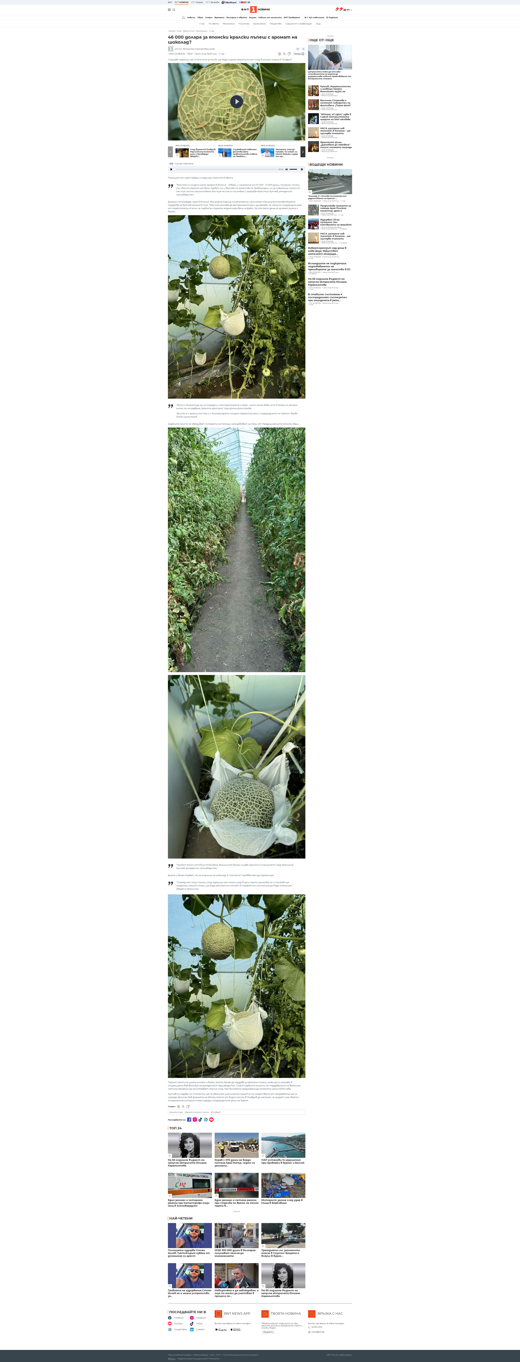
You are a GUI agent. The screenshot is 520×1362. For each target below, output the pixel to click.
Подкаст (333, 17)
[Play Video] (236, 101)
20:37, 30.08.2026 (327, 213)
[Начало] (183, 17)
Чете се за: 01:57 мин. (329, 215)
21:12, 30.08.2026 (315, 303)
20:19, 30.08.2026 (315, 257)
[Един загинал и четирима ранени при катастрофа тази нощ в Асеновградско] (190, 1185)
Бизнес (252, 17)
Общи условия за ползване (179, 1355)
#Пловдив (215, 1112)
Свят (200, 17)
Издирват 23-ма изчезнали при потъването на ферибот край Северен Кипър (336, 222)
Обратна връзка (200, 1355)
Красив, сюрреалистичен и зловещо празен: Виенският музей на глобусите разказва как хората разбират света (335, 89)
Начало (172, 31)
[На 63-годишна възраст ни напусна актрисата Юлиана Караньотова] (190, 1145)
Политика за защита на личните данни (240, 1355)
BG (348, 10)
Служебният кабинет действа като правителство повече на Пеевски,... (245, 153)
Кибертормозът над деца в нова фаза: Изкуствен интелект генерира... (327, 251)
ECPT (218, 1355)
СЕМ (212, 1355)
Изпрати (268, 1332)
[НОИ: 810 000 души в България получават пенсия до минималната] (237, 1235)
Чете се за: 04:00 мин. (331, 257)
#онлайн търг (176, 1112)
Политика (244, 24)
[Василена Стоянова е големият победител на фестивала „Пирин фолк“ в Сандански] (313, 104)
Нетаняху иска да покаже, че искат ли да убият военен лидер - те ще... (288, 153)
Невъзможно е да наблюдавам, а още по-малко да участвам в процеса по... (237, 1293)
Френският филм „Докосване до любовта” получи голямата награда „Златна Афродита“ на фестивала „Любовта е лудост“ (336, 145)
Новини (191, 17)
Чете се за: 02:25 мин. (330, 229)
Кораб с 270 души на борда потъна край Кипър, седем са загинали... (235, 1163)
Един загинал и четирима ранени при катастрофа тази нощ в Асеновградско (188, 1203)
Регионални (229, 24)
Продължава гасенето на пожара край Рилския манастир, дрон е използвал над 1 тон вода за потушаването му (335, 208)
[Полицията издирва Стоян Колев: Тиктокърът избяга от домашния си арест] (190, 1235)
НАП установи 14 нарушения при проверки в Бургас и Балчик (283, 1161)
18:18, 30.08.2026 (315, 272)
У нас (202, 24)
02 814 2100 (316, 1327)
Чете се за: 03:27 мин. (331, 272)
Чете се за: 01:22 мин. (331, 288)
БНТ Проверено (292, 17)
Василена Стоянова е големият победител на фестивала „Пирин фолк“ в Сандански (335, 103)
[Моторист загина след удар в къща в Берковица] (283, 1185)
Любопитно (188, 31)
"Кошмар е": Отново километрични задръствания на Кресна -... (327, 197)
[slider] (225, 169)
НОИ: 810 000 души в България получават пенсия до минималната (235, 1253)
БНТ (170, 2)
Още (318, 24)
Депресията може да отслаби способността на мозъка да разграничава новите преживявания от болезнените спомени (329, 75)
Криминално (259, 24)
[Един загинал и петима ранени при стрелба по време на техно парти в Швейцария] (237, 1185)
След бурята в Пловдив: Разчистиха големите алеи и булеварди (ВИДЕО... (203, 153)
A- (304, 49)
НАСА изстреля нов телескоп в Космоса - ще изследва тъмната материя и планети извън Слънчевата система (335, 131)
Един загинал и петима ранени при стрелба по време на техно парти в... (237, 1203)
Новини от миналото (270, 17)
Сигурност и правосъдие (299, 24)
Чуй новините (316, 17)
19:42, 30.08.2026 (315, 201)
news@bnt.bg (317, 1332)
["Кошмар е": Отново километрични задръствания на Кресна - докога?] (330, 181)
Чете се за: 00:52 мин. (330, 243)
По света (214, 24)
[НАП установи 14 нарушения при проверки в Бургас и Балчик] (283, 1145)
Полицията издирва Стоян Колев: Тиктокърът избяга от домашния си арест (189, 1253)
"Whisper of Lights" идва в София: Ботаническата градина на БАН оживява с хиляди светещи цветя (335, 117)
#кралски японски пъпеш (197, 1112)
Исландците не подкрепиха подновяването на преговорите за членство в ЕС (329, 266)
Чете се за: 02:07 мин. (331, 201)
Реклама (236, 1211)
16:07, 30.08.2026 (315, 288)
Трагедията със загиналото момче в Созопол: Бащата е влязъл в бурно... (280, 1253)
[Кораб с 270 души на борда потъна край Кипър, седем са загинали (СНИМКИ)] (237, 1145)
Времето (219, 17)
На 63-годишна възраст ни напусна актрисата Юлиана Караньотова (187, 1163)
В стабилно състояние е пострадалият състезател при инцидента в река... (327, 297)
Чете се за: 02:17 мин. (331, 303)
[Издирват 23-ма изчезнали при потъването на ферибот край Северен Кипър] (313, 224)
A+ (298, 49)
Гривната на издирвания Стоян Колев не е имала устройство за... (189, 1293)
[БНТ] (171, 49)
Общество (276, 24)
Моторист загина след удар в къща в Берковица (282, 1201)
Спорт (208, 17)
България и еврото (236, 17)
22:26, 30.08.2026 (327, 241)
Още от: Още (321, 40)
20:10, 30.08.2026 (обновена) (331, 227)
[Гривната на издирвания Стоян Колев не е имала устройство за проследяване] (190, 1275)
